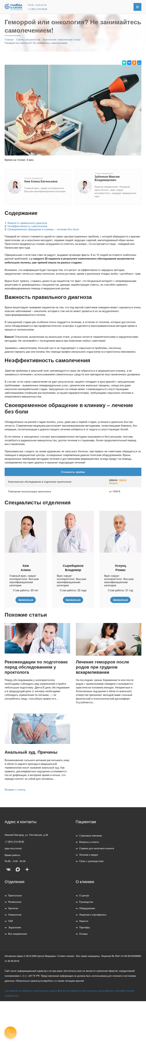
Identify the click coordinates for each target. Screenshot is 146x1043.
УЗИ (10, 921)
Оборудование (87, 908)
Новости (83, 921)
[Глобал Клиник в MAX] (18, 869)
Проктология (15, 895)
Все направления (17, 933)
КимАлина (26, 567)
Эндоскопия (14, 927)
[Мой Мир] (139, 62)
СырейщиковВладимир (73, 567)
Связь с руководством (91, 861)
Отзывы (83, 933)
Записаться (25, 600)
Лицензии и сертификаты (92, 914)
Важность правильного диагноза (27, 223)
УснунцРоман (120, 567)
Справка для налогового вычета (96, 848)
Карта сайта (114, 990)
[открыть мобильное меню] (137, 7)
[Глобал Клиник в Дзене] (27, 869)
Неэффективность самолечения (27, 226)
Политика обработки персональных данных (82, 990)
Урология (13, 908)
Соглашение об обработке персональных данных (31, 990)
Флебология (14, 901)
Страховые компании (90, 835)
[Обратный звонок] (10, 1033)
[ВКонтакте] (129, 62)
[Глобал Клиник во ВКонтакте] (8, 869)
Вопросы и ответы (89, 842)
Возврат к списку (15, 789)
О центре (84, 895)
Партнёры (84, 927)
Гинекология (14, 914)
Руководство (86, 901)
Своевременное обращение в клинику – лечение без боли (43, 229)
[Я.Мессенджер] (124, 62)
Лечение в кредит (88, 854)
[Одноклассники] (134, 62)
